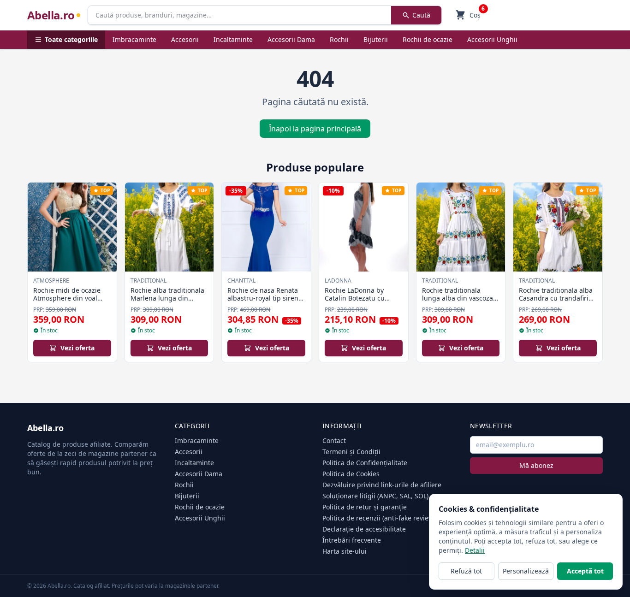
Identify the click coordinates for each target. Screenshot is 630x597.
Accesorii (185, 39)
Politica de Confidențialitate (364, 462)
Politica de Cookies (351, 473)
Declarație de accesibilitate (364, 529)
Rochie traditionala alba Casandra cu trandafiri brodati (556, 298)
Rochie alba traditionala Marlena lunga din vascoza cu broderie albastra (167, 302)
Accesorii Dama (291, 39)
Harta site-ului (344, 551)
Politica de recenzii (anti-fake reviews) (380, 518)
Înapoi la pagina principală (315, 129)
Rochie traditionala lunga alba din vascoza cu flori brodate (457, 298)
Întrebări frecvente (351, 540)
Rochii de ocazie (427, 39)
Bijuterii (375, 39)
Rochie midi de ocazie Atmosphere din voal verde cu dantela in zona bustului (71, 302)
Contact (334, 440)
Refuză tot (466, 571)
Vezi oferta (77, 347)
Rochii (339, 39)
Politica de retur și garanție (364, 506)
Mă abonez (536, 465)
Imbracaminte (134, 39)
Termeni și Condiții (351, 451)
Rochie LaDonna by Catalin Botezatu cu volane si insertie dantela (355, 302)
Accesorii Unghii (492, 39)
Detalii (475, 550)
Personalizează (526, 571)
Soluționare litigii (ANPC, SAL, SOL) (375, 495)
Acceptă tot (585, 571)
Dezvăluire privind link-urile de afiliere (381, 484)
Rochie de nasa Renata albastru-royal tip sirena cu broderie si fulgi (264, 298)
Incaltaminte (233, 39)
